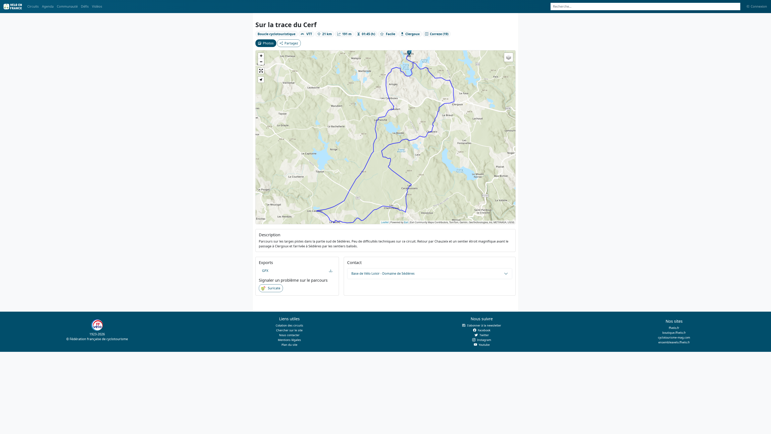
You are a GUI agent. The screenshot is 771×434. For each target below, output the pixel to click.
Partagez (291, 43)
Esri (406, 222)
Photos (268, 43)
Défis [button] (85, 6)
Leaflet (385, 222)
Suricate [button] (273, 288)
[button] (409, 53)
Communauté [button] (67, 6)
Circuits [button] (33, 6)
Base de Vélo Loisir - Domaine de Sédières (383, 273)
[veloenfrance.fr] (12, 6)
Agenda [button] (48, 6)
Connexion (759, 6)
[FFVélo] (97, 325)
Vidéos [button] (97, 6)
